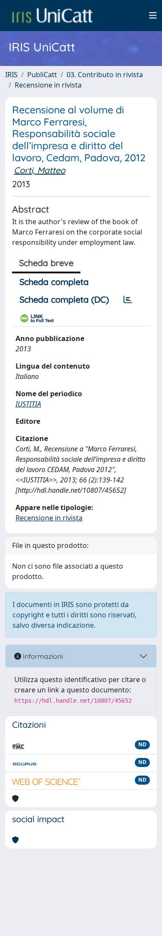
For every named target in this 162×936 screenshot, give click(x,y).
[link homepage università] (52, 15)
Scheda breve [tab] (46, 262)
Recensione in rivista (48, 85)
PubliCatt (42, 74)
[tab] (128, 300)
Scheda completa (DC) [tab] (64, 299)
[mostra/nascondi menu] (153, 15)
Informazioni (42, 656)
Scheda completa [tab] (54, 281)
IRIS (11, 74)
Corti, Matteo (39, 170)
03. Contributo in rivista (105, 74)
